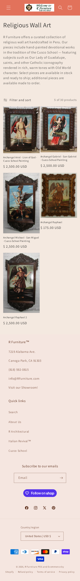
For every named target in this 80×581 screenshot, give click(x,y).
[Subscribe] (61, 478)
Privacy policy (67, 571)
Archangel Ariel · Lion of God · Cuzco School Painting (20, 159)
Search (13, 412)
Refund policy (25, 571)
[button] (8, 7)
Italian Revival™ (20, 441)
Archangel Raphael (51, 222)
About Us (15, 422)
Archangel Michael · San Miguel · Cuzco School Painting (21, 239)
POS (40, 566)
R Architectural (19, 431)
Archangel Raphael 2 (15, 317)
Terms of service (46, 571)
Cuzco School (18, 451)
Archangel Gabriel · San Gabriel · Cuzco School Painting (59, 158)
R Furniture (31, 566)
